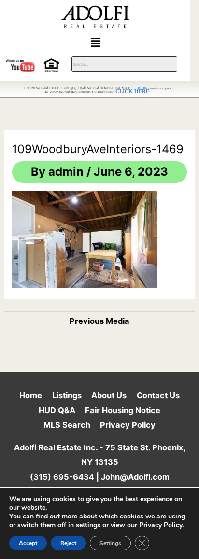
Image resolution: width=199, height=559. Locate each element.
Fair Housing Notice (122, 410)
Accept (28, 543)
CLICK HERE (132, 91)
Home (30, 395)
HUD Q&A (57, 410)
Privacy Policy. (161, 525)
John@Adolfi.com (135, 477)
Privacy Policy (128, 425)
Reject (68, 543)
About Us (109, 395)
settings (88, 525)
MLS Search (66, 425)
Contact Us (158, 395)
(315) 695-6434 (62, 477)
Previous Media (99, 321)
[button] (95, 42)
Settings (110, 543)
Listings (67, 395)
